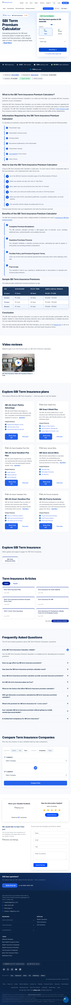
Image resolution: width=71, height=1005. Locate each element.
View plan (25, 436)
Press (4, 984)
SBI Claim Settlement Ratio (10, 560)
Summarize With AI (48, 8)
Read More (22, 417)
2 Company (8, 771)
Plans (50, 750)
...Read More (7, 43)
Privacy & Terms (48, 984)
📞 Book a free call (11, 436)
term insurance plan (62, 109)
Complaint (44, 987)
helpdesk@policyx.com (11, 902)
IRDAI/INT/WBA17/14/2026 (34, 994)
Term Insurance (41, 922)
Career (16, 984)
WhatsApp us (8, 908)
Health (22, 3)
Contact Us (33, 984)
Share (57, 8)
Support (48, 3)
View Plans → (53, 49)
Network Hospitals (7, 939)
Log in (59, 3)
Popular (15, 583)
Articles (42, 3)
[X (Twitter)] (8, 969)
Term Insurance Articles (60, 621)
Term (31, 3)
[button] (18, 363)
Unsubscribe (14, 987)
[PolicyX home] (9, 3)
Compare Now (35, 783)
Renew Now (52, 987)
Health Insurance (42, 919)
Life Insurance (41, 925)
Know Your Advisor (35, 987)
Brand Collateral (24, 984)
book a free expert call (54, 53)
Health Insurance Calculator (10, 947)
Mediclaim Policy (7, 955)
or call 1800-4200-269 (26, 885)
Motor (37, 3)
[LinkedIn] (20, 969)
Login (58, 987)
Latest (6, 583)
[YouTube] (16, 969)
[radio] (45, 32)
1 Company (8, 757)
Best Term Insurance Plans (10, 953)
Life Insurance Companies (10, 950)
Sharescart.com (24, 987)
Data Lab (57, 984)
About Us (9, 984)
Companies (42, 750)
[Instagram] (12, 969)
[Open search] (54, 2)
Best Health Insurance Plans (10, 942)
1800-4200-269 (8, 905)
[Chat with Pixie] (66, 1000)
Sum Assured (13, 154)
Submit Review (51, 815)
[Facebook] (4, 969)
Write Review (65, 984)
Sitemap (40, 984)
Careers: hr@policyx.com (11, 911)
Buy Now (65, 3)
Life (27, 3)
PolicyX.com (57, 325)
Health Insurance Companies (10, 945)
